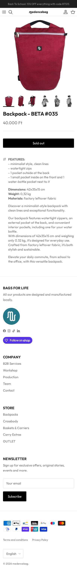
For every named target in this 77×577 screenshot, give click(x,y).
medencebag (20, 563)
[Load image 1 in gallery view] (38, 55)
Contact (8, 390)
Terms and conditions (15, 540)
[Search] (12, 12)
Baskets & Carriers (16, 428)
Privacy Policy (40, 540)
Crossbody (10, 421)
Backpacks (10, 414)
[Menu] (4, 12)
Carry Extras (12, 434)
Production (10, 377)
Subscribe (14, 496)
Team (7, 384)
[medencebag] (38, 12)
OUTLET (9, 441)
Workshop (10, 370)
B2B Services (12, 363)
